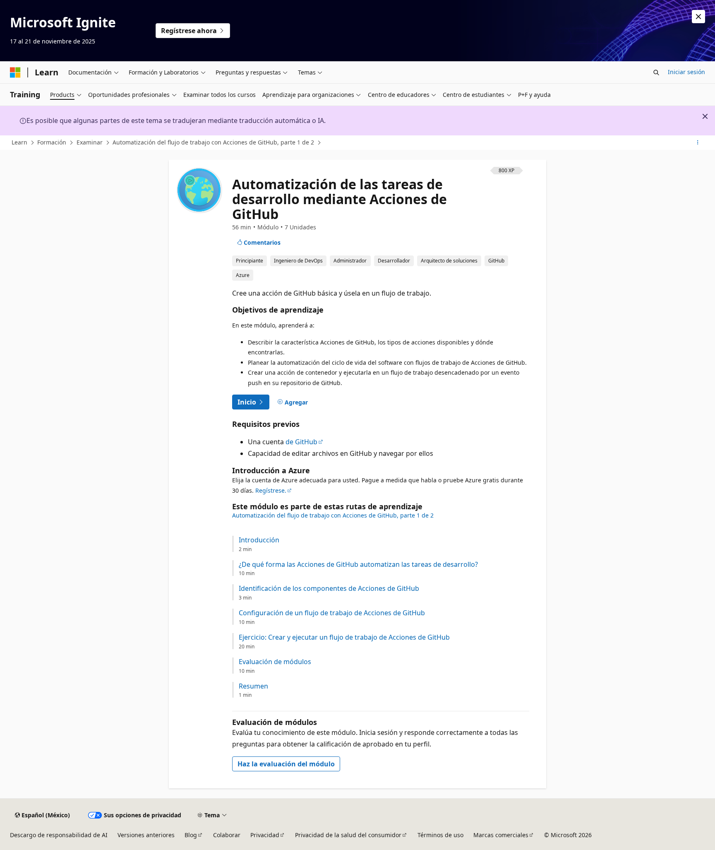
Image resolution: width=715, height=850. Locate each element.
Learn (19, 142)
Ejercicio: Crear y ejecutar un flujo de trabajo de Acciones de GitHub (344, 637)
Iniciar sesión (686, 72)
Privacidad (264, 835)
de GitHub (301, 441)
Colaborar (226, 835)
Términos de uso (440, 835)
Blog (191, 835)
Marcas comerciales (500, 835)
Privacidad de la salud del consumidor (348, 835)
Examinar (90, 142)
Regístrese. (270, 490)
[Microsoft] (15, 72)
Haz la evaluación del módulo (286, 763)
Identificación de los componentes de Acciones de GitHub (329, 588)
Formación (51, 142)
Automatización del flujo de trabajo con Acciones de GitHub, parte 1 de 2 (213, 142)
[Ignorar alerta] (698, 16)
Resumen (253, 686)
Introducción (259, 540)
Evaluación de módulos (275, 661)
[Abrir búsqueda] (656, 72)
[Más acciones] (698, 142)
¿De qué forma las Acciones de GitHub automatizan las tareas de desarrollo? (358, 564)
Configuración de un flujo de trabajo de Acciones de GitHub (332, 613)
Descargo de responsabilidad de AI (59, 835)
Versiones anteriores (146, 835)
